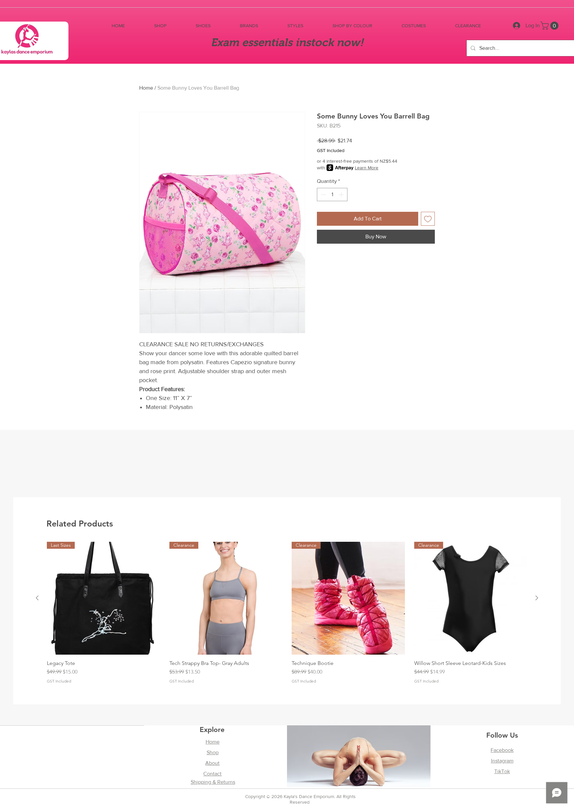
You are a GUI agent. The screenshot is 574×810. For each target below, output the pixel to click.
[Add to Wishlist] (428, 219)
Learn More (366, 167)
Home (146, 88)
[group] (287, 612)
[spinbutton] (332, 194)
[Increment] (341, 194)
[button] (160, 26)
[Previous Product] (37, 598)
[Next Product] (537, 598)
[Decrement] (322, 194)
